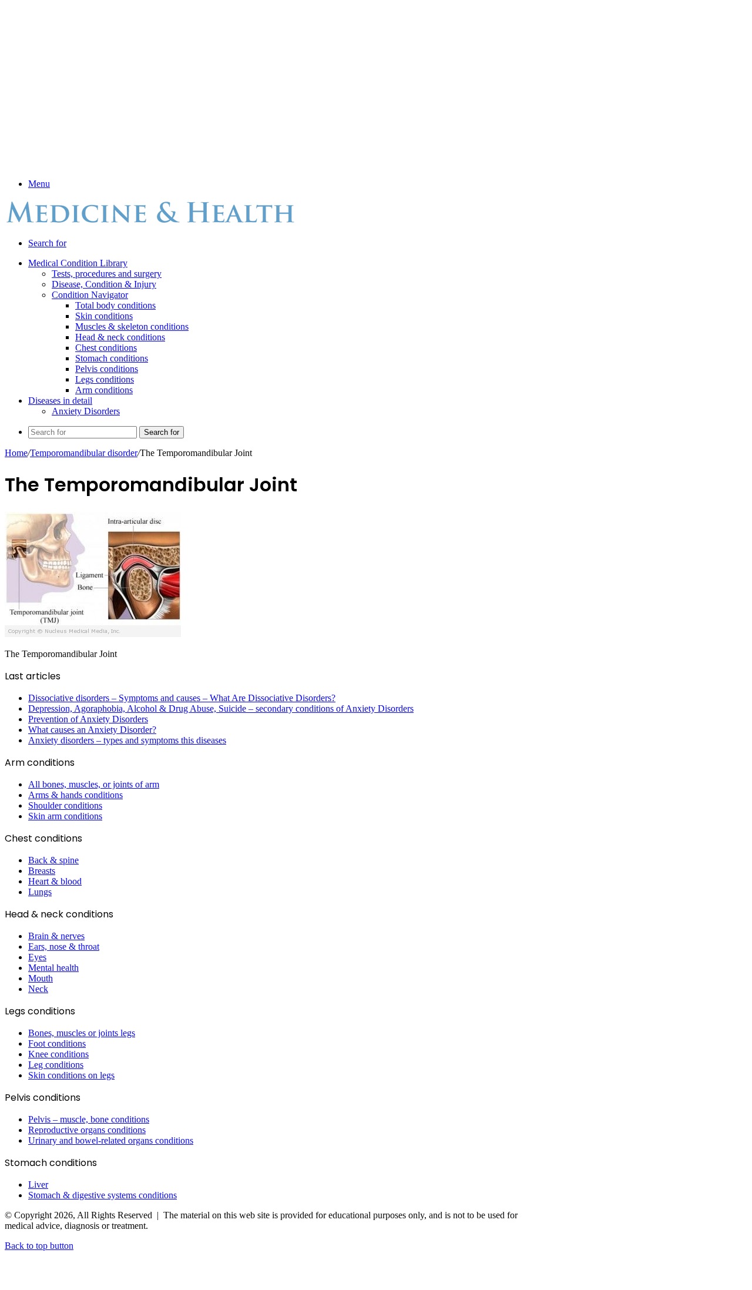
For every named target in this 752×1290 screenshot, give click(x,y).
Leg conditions (55, 1065)
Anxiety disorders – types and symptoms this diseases (127, 740)
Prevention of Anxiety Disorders (88, 719)
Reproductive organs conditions (87, 1130)
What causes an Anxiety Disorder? (92, 730)
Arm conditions (104, 390)
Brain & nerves (56, 936)
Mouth (40, 978)
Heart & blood (55, 881)
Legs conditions (104, 379)
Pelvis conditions (106, 369)
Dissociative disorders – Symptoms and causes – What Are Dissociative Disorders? (181, 698)
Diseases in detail (60, 401)
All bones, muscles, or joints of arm (93, 784)
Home (16, 453)
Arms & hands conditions (75, 795)
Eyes (37, 957)
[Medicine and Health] (151, 223)
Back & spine (53, 860)
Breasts (41, 871)
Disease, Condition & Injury (104, 284)
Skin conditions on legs (71, 1075)
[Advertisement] (265, 87)
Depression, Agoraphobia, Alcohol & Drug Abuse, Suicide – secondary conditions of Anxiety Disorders (221, 708)
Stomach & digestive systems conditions (102, 1195)
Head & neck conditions (120, 337)
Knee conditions (58, 1054)
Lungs (40, 892)
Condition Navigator (90, 295)
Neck (38, 989)
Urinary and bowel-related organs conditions (110, 1140)
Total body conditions (115, 305)
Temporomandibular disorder (83, 453)
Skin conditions (104, 316)
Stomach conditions (111, 358)
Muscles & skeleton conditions (132, 326)
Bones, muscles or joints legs (81, 1033)
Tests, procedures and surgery (107, 274)
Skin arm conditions (65, 816)
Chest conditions (106, 348)
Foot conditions (57, 1043)
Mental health (53, 968)
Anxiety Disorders (86, 411)
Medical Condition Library (77, 263)
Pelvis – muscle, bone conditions (88, 1119)
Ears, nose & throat (63, 946)
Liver (38, 1185)
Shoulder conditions (65, 805)
